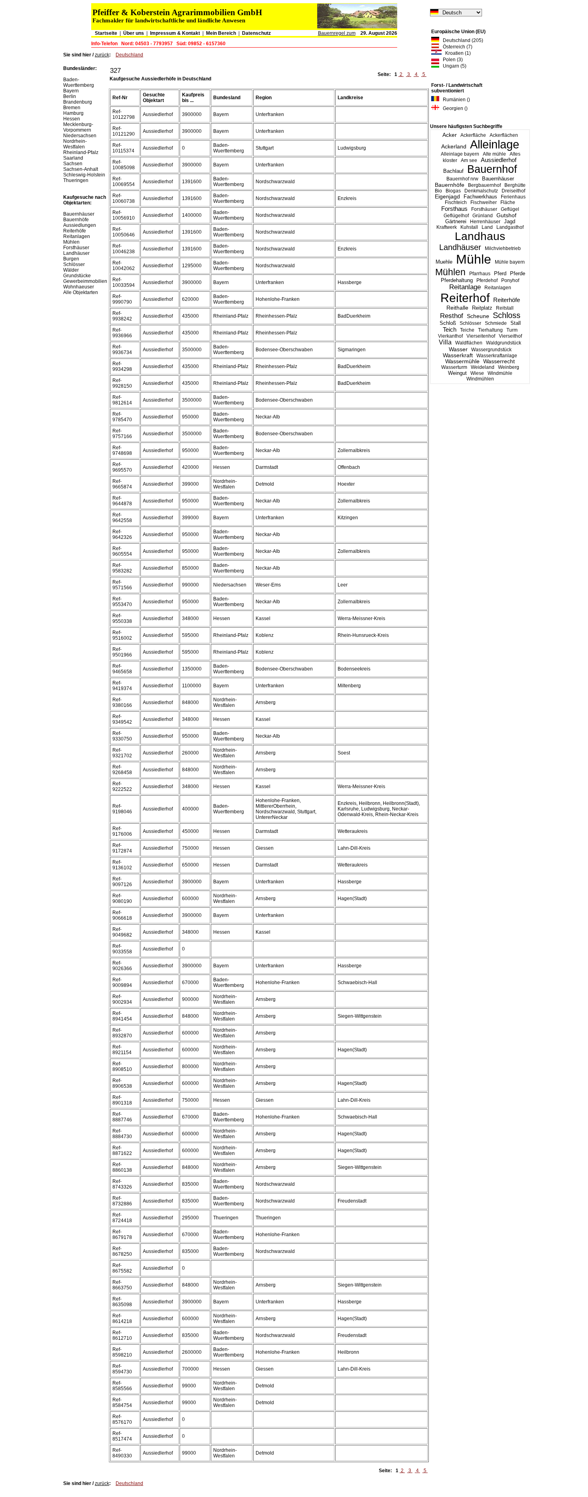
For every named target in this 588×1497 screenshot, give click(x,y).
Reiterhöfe (506, 299)
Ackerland (453, 146)
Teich (449, 329)
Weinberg (508, 367)
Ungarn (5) (452, 66)
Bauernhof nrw (462, 179)
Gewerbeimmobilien (85, 281)
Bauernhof (492, 169)
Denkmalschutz (481, 191)
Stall (515, 323)
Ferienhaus (513, 197)
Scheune (478, 316)
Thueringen (75, 180)
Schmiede (496, 323)
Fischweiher (483, 202)
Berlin (69, 96)
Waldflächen (468, 343)
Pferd (500, 273)
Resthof (451, 316)
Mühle (473, 259)
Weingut (457, 373)
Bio (438, 191)
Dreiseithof (513, 191)
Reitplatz (482, 308)
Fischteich (456, 202)
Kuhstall (469, 227)
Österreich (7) (455, 47)
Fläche (507, 202)
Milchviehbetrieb (503, 248)
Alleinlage (494, 144)
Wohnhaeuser (78, 287)
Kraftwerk (446, 227)
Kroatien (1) (456, 53)
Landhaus (480, 236)
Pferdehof (487, 280)
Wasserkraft (458, 355)
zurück (102, 55)
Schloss (506, 315)
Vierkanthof (450, 336)
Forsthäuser (484, 209)
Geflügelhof (456, 215)
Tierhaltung (490, 330)
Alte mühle (494, 154)
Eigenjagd (447, 197)
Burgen (71, 259)
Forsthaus (454, 208)
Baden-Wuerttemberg (78, 82)
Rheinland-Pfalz (80, 152)
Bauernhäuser (498, 179)
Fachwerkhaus (480, 197)
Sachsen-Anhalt (80, 169)
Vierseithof (510, 336)
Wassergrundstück (491, 349)
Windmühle (500, 373)
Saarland (73, 158)
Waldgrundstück (503, 343)
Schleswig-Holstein (84, 175)
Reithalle (457, 308)
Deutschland (129, 55)
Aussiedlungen (79, 225)
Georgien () (453, 108)
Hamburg (73, 113)
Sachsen (72, 163)
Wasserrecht (499, 361)
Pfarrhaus (479, 273)
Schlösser (470, 323)
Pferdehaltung (457, 280)
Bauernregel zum (337, 33)
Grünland (482, 215)
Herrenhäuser (485, 221)
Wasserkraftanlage (496, 355)
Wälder (71, 270)
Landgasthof (510, 227)
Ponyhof (510, 280)
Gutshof (506, 215)
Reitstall (505, 308)
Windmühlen (480, 379)
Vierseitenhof (480, 336)
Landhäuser (460, 247)
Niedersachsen (79, 135)
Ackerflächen (504, 135)
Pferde (517, 273)
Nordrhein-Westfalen (75, 144)
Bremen (71, 107)
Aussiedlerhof (498, 160)
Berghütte (515, 185)
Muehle (444, 262)
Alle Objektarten (80, 292)
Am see (469, 160)
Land (487, 227)
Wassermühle (462, 361)
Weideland (482, 367)
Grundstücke (77, 275)
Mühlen (450, 272)
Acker (449, 135)
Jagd (509, 221)
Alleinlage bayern (460, 154)
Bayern (71, 91)
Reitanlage (465, 287)
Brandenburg (77, 102)
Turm (512, 330)
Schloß (448, 323)
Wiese (477, 373)
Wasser (458, 349)
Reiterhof (465, 297)
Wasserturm (454, 367)
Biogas (453, 191)
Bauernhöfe (449, 185)
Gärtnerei (455, 221)
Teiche (467, 330)
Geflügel (510, 209)
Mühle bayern (510, 262)
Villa (445, 342)
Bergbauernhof (484, 185)
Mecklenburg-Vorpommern (78, 127)
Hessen (71, 119)
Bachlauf (453, 171)
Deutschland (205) (461, 40)
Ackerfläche (473, 135)
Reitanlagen (497, 287)
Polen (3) (451, 59)
